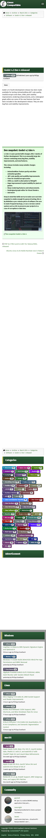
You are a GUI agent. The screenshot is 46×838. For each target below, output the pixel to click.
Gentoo (36, 485)
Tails (33, 539)
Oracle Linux (34, 517)
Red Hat (22, 525)
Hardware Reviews (11, 493)
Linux (18, 496)
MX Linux (9, 517)
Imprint (3, 835)
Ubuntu (9, 542)
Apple (9, 746)
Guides (20, 489)
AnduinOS (9, 471)
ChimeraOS (34, 475)
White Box (35, 542)
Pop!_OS (19, 521)
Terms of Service (13, 835)
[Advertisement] (23, 42)
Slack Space (10, 532)
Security (24, 528)
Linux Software (11, 510)
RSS (32, 835)
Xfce (7, 546)
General (23, 485)
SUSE (22, 539)
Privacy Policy (25, 835)
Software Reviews (25, 535)
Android (37, 468)
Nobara (20, 517)
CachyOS (8, 475)
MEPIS (37, 514)
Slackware (25, 532)
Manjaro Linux (24, 514)
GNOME (9, 489)
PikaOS (8, 521)
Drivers (22, 478)
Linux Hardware (11, 503)
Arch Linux (22, 471)
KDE (7, 496)
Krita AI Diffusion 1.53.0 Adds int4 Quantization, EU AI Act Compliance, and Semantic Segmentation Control (22, 724)
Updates (21, 542)
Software (10, 75)
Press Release (34, 521)
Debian (9, 478)
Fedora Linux (28, 482)
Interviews (27, 493)
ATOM (37, 835)
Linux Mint (26, 503)
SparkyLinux (10, 539)
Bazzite (35, 471)
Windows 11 (10, 656)
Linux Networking (11, 507)
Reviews (35, 525)
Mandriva (9, 514)
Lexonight (18, 807)
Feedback (9, 485)
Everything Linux (11, 482)
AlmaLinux (10, 468)
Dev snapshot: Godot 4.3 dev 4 (16, 234)
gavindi (17, 798)
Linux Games (36, 500)
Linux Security (28, 507)
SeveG (16, 817)
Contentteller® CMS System (19, 831)
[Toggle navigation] (42, 4)
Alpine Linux (24, 468)
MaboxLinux (26, 510)
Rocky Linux (10, 528)
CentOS (21, 475)
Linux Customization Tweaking (15, 500)
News (6, 85)
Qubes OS (9, 525)
